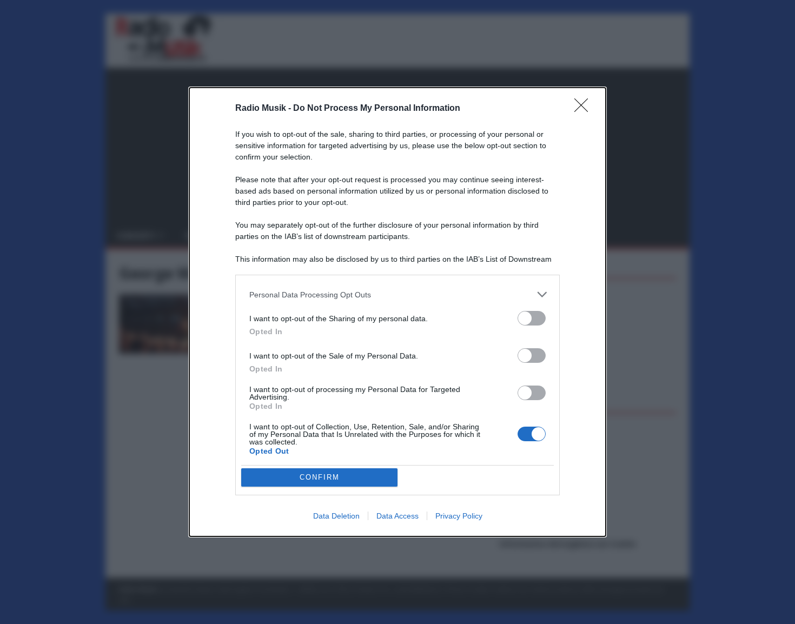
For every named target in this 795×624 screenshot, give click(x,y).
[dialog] (397, 312)
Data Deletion (336, 516)
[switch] (532, 318)
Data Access (397, 516)
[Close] (584, 108)
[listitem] (397, 294)
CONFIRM (320, 477)
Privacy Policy (458, 516)
